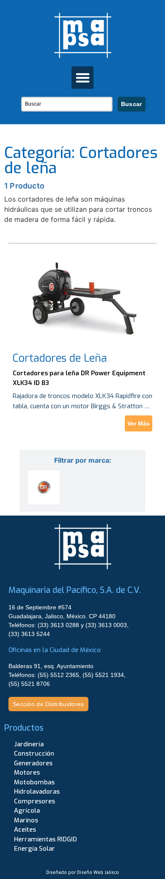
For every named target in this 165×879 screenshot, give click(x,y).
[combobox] (67, 104)
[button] (83, 77)
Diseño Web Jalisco (98, 872)
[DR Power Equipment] (43, 487)
